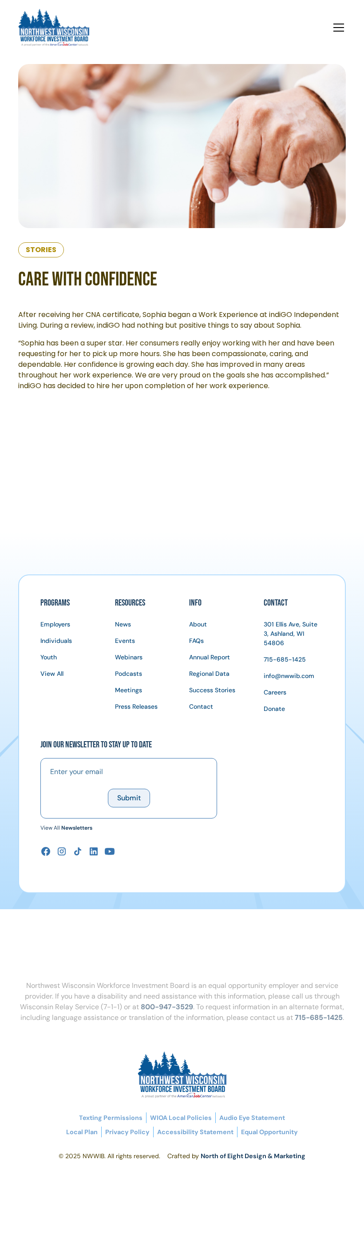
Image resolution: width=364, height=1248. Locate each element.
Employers (55, 624)
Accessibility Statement (195, 1132)
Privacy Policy (127, 1132)
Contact (201, 706)
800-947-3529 (167, 1006)
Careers (275, 692)
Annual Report (209, 657)
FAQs (196, 641)
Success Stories (212, 690)
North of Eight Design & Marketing (253, 1156)
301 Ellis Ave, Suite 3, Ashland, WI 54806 (290, 633)
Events (125, 641)
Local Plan (82, 1132)
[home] (62, 27)
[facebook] (45, 851)
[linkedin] (93, 851)
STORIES (41, 250)
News (123, 624)
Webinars (128, 657)
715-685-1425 (285, 659)
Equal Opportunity (269, 1132)
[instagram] (61, 851)
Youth (48, 657)
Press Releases (136, 706)
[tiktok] (77, 851)
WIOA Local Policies (181, 1118)
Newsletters (76, 827)
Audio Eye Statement (252, 1118)
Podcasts (128, 674)
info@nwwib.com (289, 676)
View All (51, 674)
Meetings (128, 690)
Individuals (56, 641)
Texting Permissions (110, 1118)
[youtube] (109, 851)
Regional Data (209, 674)
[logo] (182, 1074)
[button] (337, 27)
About (198, 624)
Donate (274, 709)
